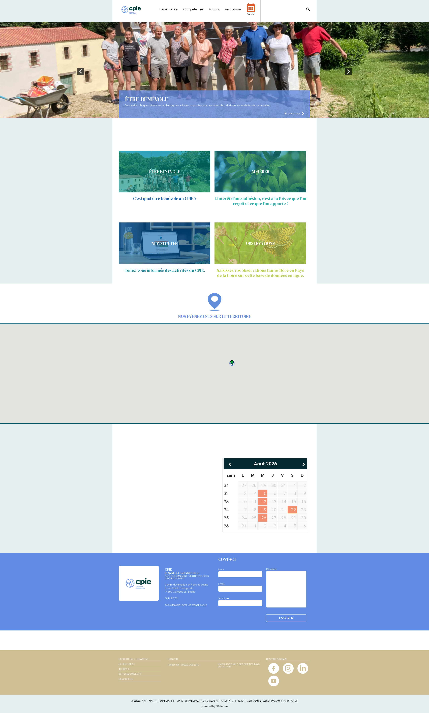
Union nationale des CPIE (184, 665)
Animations (233, 9)
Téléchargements (130, 674)
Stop (427, 121)
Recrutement (127, 664)
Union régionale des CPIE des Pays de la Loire (239, 665)
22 (293, 510)
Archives (124, 669)
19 (263, 510)
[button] (232, 363)
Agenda (250, 14)
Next (348, 71)
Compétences (193, 9)
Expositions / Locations (133, 659)
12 (263, 501)
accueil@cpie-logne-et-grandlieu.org (186, 605)
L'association (168, 9)
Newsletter (126, 679)
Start (425, 121)
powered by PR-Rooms (214, 706)
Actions (214, 9)
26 (263, 518)
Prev (81, 71)
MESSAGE (271, 569)
